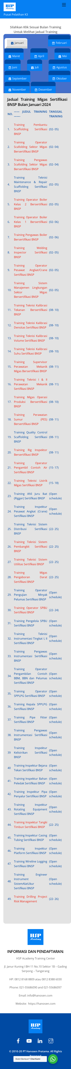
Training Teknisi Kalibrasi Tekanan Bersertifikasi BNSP (30, 309)
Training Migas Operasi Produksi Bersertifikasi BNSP (30, 401)
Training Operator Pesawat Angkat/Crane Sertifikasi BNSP (30, 270)
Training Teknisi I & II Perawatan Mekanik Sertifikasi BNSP (30, 384)
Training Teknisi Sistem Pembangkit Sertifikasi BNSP (30, 546)
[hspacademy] (40, 1040)
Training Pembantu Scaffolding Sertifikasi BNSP (30, 129)
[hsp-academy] (19, 1040)
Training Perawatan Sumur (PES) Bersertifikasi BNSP (30, 419)
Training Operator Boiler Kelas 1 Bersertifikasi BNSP (30, 221)
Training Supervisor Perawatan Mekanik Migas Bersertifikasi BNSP (30, 366)
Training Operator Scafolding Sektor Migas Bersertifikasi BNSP (30, 146)
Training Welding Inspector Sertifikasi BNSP (30, 252)
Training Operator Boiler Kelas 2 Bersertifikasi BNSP (30, 204)
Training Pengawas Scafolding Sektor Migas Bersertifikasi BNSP (30, 164)
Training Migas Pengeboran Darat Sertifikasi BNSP (30, 577)
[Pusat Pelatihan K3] (10, 9)
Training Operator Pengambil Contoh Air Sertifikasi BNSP (30, 467)
